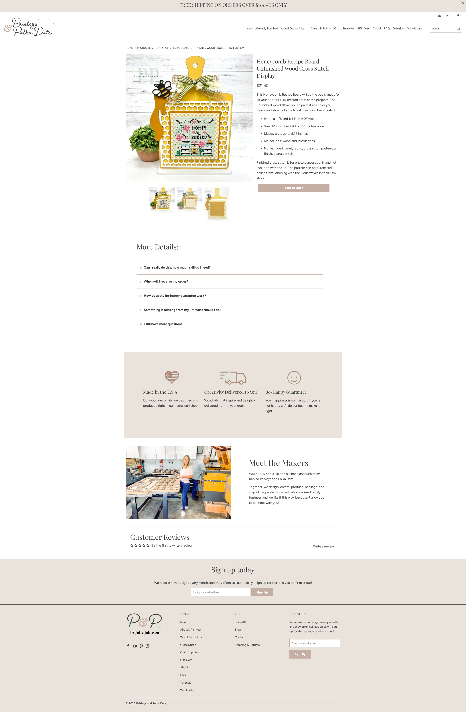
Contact (240, 637)
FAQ (387, 28)
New (249, 28)
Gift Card (363, 28)
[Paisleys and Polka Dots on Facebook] (128, 646)
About (377, 28)
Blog (238, 629)
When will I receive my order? (166, 281)
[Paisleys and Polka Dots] (29, 27)
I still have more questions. (163, 324)
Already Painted (266, 28)
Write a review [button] (323, 546)
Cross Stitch (320, 28)
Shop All (240, 622)
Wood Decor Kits (293, 28)
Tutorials (398, 28)
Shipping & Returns (247, 645)
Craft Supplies (344, 28)
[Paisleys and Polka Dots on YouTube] (135, 646)
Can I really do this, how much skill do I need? (177, 267)
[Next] (250, 118)
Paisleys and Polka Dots (151, 703)
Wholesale (415, 28)
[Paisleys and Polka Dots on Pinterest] (141, 646)
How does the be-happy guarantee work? (175, 296)
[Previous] (128, 118)
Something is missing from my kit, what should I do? (182, 310)
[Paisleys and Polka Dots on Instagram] (148, 646)
